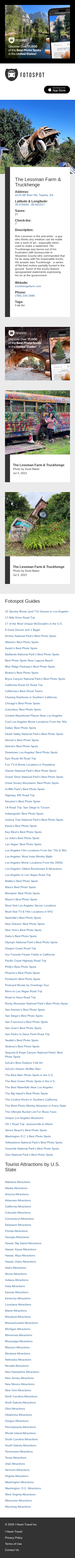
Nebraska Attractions (18, 1359)
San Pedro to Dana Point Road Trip (27, 1034)
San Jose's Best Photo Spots (23, 1028)
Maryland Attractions (18, 1316)
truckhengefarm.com (28, 286)
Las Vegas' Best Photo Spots (23, 844)
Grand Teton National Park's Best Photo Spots (34, 776)
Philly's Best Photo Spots (20, 966)
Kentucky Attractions (18, 1298)
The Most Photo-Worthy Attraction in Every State (35, 1105)
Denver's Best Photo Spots (22, 740)
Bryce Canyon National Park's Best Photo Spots (35, 678)
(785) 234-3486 (25, 295)
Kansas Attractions (16, 1292)
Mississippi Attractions (19, 1341)
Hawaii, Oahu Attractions (20, 1261)
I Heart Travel (13, 1531)
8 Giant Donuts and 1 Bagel (22, 629)
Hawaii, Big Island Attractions (23, 1243)
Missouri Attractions (17, 1347)
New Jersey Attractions (19, 1378)
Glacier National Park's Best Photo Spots (30, 770)
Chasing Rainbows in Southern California (31, 697)
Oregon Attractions (17, 1420)
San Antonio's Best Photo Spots (25, 1009)
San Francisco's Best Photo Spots (26, 1021)
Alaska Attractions (16, 1188)
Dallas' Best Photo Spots (20, 727)
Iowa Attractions (15, 1286)
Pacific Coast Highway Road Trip (25, 960)
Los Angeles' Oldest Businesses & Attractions (33, 868)
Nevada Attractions (17, 1365)
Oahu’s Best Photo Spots (21, 936)
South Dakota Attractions (20, 1445)
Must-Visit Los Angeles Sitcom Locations (30, 905)
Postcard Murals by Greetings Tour (27, 985)
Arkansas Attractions (18, 1200)
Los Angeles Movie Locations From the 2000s (34, 862)
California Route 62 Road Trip (24, 685)
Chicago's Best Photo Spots (22, 703)
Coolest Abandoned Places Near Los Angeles (33, 715)
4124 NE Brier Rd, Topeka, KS (34, 195)
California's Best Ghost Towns (24, 691)
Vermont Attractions (17, 1469)
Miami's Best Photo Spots (21, 899)
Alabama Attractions (17, 1182)
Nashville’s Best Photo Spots (23, 917)
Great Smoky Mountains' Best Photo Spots (32, 783)
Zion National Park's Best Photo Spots (29, 1154)
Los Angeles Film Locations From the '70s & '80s (36, 850)
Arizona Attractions (17, 1194)
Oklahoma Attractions (18, 1414)
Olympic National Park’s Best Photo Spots (31, 942)
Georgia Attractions (17, 1237)
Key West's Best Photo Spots (23, 832)
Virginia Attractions (16, 1476)
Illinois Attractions (16, 1273)
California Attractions (18, 1206)
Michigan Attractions (17, 1329)
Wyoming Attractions (18, 1506)
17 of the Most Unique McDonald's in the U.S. (34, 623)
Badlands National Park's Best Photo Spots (32, 654)
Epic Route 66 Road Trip (20, 758)
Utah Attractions (15, 1463)
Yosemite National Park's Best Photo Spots (32, 1148)
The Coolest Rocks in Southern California (31, 1099)
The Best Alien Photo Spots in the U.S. (29, 1075)
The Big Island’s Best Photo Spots (26, 1093)
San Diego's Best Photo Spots (24, 1015)
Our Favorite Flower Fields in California (30, 954)
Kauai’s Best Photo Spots (21, 825)
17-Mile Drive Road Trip (20, 617)
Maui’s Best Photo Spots (20, 887)
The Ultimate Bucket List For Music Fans (30, 1111)
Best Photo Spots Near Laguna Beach (29, 660)
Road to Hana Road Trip (20, 997)
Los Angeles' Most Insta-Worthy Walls (28, 856)
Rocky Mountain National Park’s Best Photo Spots (36, 1003)
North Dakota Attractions (20, 1402)
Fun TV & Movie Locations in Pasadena (30, 764)
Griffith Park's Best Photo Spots (25, 789)
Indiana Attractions (16, 1280)
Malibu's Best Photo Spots (21, 881)
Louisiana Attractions (18, 1304)
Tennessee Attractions (19, 1451)
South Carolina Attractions (21, 1439)
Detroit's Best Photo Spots (21, 746)
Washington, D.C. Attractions (23, 1488)
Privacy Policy (13, 1537)
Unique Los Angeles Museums (24, 1117)
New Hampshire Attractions (22, 1371)
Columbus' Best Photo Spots (23, 709)
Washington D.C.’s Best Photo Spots (28, 1136)
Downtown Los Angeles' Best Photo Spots (31, 752)
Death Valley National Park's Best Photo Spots (34, 734)
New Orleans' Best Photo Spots (25, 923)
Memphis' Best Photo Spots (22, 893)
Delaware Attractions (18, 1224)
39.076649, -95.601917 (30, 204)
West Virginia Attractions (20, 1494)
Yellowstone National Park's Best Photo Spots (33, 1142)
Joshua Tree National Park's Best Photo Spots (34, 819)
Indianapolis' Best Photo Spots (24, 813)
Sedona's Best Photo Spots (22, 1046)
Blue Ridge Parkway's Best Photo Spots (30, 666)
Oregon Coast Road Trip (20, 948)
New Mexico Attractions (19, 1384)
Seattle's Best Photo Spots (21, 1040)
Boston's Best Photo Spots (21, 672)
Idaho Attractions (15, 1267)
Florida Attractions (16, 1231)
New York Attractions (18, 1390)
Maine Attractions (16, 1310)
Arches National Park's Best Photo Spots (30, 636)
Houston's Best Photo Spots (22, 801)
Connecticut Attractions (19, 1218)
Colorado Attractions (18, 1212)
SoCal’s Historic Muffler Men (23, 1068)
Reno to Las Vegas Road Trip (23, 991)
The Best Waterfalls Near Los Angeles (29, 1087)
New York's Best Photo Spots (23, 930)
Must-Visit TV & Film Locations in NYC (29, 911)
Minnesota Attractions (18, 1335)
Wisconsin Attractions (18, 1500)
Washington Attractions (19, 1482)
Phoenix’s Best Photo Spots (22, 972)
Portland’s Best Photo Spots (22, 979)
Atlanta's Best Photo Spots (21, 642)
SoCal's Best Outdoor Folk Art (24, 1062)
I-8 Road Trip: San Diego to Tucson (27, 807)
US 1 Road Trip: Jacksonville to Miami (29, 1124)
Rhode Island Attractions (20, 1433)
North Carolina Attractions (21, 1396)
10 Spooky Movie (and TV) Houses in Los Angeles (36, 611)
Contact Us (12, 1549)
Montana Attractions (17, 1353)
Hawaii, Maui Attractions (20, 1255)
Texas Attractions (15, 1457)
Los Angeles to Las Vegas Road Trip (28, 874)
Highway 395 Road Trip (20, 795)
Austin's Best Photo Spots (21, 648)
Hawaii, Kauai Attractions (20, 1249)
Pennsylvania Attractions (20, 1427)
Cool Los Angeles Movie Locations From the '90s (36, 721)
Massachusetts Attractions (21, 1322)
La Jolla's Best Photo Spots (22, 838)
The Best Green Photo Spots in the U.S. (30, 1081)
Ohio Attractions (15, 1408)
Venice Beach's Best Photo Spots (26, 1130)
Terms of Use (13, 1543)
